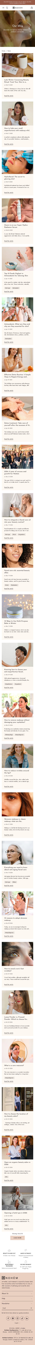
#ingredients (21, 534)
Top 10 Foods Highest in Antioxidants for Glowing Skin (16, 275)
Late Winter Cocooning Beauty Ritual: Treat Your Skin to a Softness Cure (16, 81)
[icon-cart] (31, 7)
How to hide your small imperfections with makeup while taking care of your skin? (17, 130)
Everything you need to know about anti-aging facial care (15, 869)
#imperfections (8, 684)
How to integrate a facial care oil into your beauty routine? (17, 521)
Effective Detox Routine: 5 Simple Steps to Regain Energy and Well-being (17, 376)
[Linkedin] (27, 1318)
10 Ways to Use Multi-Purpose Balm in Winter (16, 622)
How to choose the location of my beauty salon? (16, 1115)
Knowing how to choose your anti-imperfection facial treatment (15, 671)
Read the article (8, 96)
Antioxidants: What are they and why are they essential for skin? (17, 325)
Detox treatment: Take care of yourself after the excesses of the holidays (17, 424)
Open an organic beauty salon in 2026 (17, 1163)
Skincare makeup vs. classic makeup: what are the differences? (15, 820)
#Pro (6, 1177)
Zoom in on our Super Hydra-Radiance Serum (16, 226)
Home (3, 51)
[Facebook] (8, 1318)
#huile (14, 534)
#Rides (14, 882)
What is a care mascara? (14, 1065)
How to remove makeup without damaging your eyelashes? (16, 721)
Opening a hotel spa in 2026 (15, 1213)
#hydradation (14, 585)
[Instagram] (17, 1318)
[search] (7, 7)
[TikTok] (22, 1318)
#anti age (7, 288)
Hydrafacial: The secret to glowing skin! (14, 178)
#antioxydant (16, 288)
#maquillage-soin (19, 735)
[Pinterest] (13, 1318)
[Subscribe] (31, 1308)
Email (4, 1308)
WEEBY (17, 1328)
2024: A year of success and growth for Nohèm (15, 473)
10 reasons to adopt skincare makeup (15, 919)
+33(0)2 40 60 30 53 (24, 1333)
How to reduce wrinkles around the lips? (16, 772)
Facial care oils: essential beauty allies (17, 572)
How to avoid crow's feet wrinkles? (14, 970)
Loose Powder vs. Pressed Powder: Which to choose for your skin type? (15, 1018)
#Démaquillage (9, 735)
